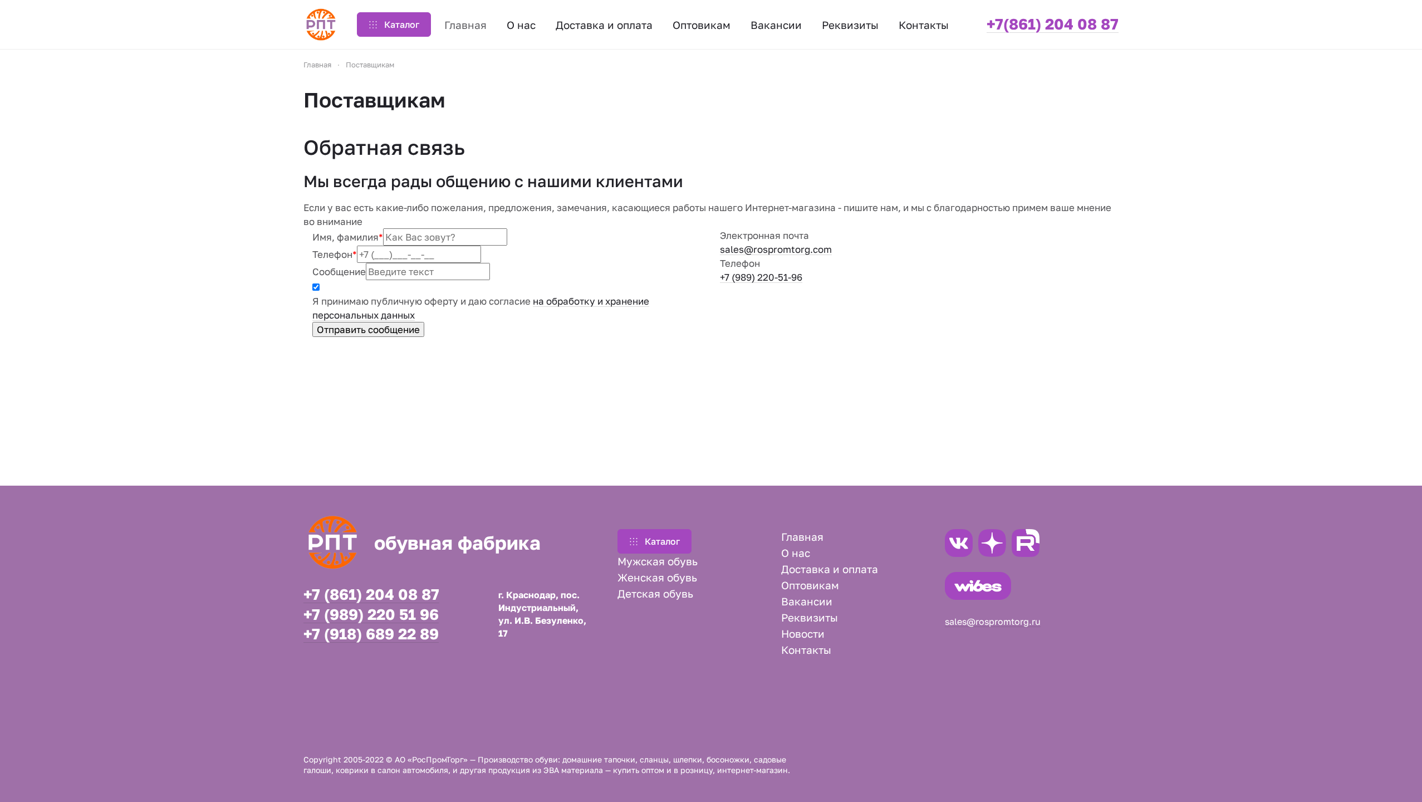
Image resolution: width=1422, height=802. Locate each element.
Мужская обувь (657, 561)
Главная (802, 536)
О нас (795, 552)
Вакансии (806, 601)
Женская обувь (657, 577)
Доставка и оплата (829, 569)
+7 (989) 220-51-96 (761, 277)
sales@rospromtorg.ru (993, 621)
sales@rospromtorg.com (776, 249)
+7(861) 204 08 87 (1053, 24)
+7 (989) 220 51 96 (371, 615)
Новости (803, 633)
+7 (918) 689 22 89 (371, 634)
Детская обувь (655, 593)
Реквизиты (809, 617)
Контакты (806, 649)
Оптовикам (810, 585)
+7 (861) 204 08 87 (371, 594)
